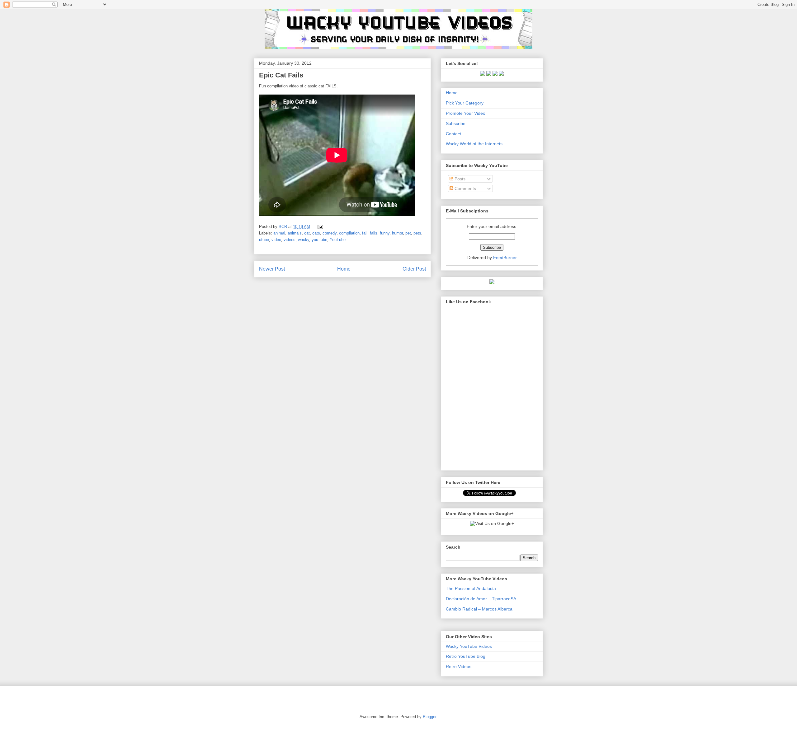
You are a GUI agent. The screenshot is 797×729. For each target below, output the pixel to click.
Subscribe (455, 123)
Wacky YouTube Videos (469, 646)
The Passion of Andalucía (471, 588)
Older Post (414, 269)
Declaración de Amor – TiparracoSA (481, 598)
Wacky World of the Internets (474, 143)
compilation (349, 233)
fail (364, 233)
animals (295, 233)
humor (397, 233)
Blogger (429, 716)
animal (279, 233)
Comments (464, 188)
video (276, 239)
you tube (319, 239)
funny (384, 233)
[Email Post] (319, 226)
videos (289, 239)
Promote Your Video (465, 113)
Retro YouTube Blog (465, 656)
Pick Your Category (464, 102)
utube (264, 239)
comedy (330, 233)
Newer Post (272, 269)
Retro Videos (458, 666)
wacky (303, 239)
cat (307, 233)
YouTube (338, 239)
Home (344, 269)
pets (417, 233)
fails (373, 233)
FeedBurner (505, 257)
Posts (459, 178)
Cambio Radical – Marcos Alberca (479, 608)
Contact (453, 133)
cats (316, 233)
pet (408, 233)
